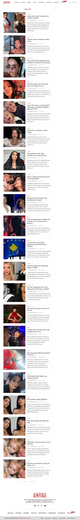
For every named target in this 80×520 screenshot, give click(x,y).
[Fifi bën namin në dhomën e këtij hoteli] (14, 44)
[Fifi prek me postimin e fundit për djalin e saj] (14, 468)
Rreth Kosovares (71, 518)
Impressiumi (47, 518)
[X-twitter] (41, 505)
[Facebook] (34, 505)
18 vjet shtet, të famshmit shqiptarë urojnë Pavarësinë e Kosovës (37, 244)
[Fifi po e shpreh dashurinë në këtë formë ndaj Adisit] (14, 182)
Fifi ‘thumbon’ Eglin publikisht (37, 399)
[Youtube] (45, 505)
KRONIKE (29, 2)
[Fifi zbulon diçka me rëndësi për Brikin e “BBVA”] (14, 271)
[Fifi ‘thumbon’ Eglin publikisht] (14, 404)
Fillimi (42, 518)
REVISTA (62, 2)
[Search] (72, 2)
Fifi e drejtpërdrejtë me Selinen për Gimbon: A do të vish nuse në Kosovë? (38, 221)
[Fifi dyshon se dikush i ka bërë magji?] (14, 136)
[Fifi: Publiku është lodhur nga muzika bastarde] (14, 382)
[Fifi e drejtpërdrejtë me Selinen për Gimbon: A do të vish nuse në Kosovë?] (14, 225)
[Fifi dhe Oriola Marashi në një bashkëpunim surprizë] (14, 203)
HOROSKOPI (56, 2)
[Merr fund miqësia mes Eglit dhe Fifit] (14, 426)
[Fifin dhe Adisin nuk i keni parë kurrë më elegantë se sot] (14, 89)
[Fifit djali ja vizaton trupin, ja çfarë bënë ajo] (14, 447)
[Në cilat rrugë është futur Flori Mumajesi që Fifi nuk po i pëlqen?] (14, 292)
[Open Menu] (75, 2)
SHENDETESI (49, 2)
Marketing (54, 518)
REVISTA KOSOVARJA (24, 518)
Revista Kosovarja (33, 20)
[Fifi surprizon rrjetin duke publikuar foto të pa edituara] (14, 160)
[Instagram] (38, 505)
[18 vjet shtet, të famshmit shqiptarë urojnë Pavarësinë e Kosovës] (14, 249)
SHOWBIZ (23, 2)
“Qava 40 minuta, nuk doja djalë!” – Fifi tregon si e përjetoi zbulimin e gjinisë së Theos (39, 107)
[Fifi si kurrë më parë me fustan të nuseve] (14, 313)
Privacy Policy (62, 518)
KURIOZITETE (41, 2)
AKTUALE (17, 2)
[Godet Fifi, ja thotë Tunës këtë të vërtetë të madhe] (14, 22)
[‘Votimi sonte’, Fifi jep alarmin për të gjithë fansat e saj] (14, 336)
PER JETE (35, 2)
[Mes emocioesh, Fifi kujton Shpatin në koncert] (14, 359)
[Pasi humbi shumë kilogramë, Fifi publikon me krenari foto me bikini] (14, 67)
